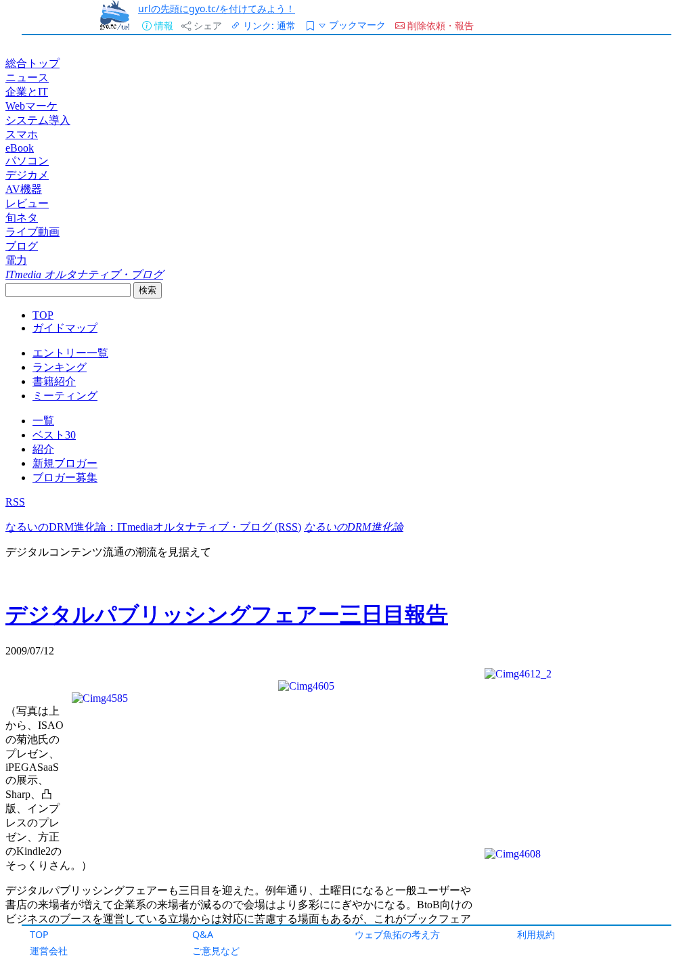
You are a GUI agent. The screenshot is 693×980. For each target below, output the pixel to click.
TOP (39, 934)
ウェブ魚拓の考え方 (397, 934)
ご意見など (216, 950)
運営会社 (49, 950)
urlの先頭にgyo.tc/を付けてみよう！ (216, 8)
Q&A (202, 934)
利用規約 (536, 934)
